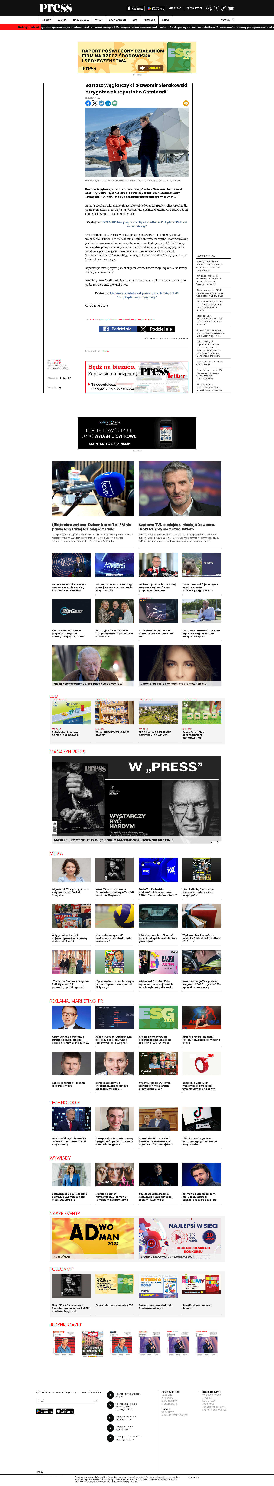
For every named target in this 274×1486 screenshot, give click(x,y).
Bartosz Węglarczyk (99, 319)
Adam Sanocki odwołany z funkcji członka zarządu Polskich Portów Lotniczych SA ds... (70, 1041)
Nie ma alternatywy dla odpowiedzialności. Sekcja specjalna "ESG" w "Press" (155, 1039)
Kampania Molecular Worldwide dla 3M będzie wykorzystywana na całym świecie (198, 1087)
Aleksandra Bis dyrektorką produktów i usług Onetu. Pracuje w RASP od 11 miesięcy (209, 305)
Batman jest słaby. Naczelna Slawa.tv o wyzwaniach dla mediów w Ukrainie (69, 1197)
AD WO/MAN (62, 1257)
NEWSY (46, 19)
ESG (134, 19)
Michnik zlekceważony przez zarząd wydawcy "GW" (89, 684)
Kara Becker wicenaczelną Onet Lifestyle (209, 363)
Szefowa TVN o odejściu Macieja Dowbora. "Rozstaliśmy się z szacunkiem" (177, 527)
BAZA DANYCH (117, 19)
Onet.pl (133, 319)
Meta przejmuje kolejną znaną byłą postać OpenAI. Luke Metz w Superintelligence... (114, 1141)
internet (106, 351)
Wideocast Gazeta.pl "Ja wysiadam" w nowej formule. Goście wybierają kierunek (156, 984)
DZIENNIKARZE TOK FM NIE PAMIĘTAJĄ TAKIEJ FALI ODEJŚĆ (105, 840)
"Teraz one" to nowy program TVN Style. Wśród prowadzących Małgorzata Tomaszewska (70, 986)
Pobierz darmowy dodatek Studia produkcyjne (155, 1306)
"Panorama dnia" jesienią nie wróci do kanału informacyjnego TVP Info (200, 587)
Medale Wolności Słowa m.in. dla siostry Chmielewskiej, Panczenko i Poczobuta (69, 587)
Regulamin (168, 1411)
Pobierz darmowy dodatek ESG (114, 1305)
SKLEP (98, 19)
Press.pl (206, 1397)
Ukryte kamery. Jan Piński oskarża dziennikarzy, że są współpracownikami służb (210, 293)
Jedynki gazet (66, 1325)
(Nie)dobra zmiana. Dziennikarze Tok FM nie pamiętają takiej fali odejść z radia (91, 527)
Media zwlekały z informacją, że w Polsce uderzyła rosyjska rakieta (209, 387)
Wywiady (60, 1158)
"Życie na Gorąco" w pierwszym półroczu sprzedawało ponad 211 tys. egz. (114, 984)
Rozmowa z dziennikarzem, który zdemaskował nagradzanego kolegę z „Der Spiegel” (200, 1198)
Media (56, 853)
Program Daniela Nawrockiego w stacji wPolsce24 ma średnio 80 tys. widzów (114, 587)
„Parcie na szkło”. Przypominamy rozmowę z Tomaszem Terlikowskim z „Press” (111, 1198)
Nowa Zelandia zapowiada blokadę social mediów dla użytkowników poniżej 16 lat (156, 1141)
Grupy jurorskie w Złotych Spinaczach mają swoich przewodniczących (155, 1085)
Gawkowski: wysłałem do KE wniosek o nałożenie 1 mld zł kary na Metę (69, 1141)
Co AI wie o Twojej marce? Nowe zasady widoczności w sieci (156, 633)
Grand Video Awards (214, 1409)
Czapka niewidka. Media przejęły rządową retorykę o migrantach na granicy (210, 333)
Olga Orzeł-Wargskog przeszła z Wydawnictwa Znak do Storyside (71, 892)
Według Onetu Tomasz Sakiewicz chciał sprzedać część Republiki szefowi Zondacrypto (209, 265)
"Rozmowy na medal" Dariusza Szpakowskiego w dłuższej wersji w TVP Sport (201, 633)
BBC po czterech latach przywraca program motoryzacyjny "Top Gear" (68, 633)
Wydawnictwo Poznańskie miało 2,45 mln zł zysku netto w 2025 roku (201, 938)
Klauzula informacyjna (175, 1414)
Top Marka (208, 1403)
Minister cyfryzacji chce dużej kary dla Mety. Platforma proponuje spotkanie (157, 587)
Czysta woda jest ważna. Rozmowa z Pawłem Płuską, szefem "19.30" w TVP (155, 1197)
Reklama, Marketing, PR (76, 1001)
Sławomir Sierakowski (119, 319)
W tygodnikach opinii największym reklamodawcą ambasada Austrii (69, 938)
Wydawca (167, 1397)
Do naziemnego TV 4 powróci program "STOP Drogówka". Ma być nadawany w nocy (201, 984)
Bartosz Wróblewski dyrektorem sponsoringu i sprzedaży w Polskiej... (111, 1085)
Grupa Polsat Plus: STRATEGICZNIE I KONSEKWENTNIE (193, 735)
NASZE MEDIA (81, 19)
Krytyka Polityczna (146, 319)
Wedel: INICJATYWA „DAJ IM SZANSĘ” (112, 733)
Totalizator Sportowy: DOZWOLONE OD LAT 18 (65, 733)
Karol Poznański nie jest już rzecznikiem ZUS (68, 1084)
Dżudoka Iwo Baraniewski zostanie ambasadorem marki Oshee (201, 1039)
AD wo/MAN (208, 1400)
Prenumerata (169, 1403)
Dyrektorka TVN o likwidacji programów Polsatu (173, 684)
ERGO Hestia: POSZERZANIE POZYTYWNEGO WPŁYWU (155, 733)
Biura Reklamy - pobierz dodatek (197, 1306)
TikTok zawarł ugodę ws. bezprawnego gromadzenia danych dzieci (199, 1141)
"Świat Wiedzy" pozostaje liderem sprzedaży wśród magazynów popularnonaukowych (198, 894)
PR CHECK (149, 19)
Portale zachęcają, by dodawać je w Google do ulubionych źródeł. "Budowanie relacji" (209, 280)
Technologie (65, 1102)
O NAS (165, 19)
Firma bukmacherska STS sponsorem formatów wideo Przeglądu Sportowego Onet (209, 374)
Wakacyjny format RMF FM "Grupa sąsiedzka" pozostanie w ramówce (114, 633)
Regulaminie (131, 1482)
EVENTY (62, 19)
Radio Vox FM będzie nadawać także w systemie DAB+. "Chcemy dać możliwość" (158, 892)
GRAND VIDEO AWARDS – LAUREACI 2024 (167, 1257)
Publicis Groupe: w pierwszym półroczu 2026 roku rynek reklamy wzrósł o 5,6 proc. (113, 1039)
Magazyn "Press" (212, 1394)
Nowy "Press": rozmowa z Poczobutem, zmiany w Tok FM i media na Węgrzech (114, 892)
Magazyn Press (68, 752)
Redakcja (167, 1394)
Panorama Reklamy (213, 1406)
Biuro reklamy (170, 1400)
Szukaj (226, 19)
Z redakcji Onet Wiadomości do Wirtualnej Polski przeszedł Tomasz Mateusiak (209, 320)
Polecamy (61, 1269)
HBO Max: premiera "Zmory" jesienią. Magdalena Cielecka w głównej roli (158, 938)
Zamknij (193, 1477)
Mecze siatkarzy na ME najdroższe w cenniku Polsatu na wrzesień (113, 938)
